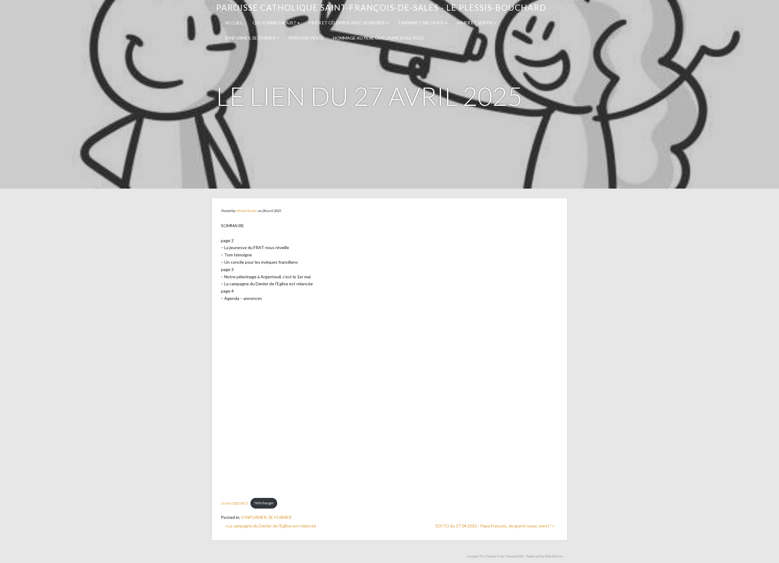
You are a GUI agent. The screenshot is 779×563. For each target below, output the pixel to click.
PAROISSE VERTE (306, 37)
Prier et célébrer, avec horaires (347, 22)
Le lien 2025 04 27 (234, 503)
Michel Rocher (246, 211)
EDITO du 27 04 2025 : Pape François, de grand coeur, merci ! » (495, 525)
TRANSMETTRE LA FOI (421, 22)
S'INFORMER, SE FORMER (266, 517)
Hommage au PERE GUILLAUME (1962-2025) (378, 37)
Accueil (234, 22)
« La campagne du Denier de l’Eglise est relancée (270, 525)
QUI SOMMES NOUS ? (275, 22)
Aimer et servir (475, 22)
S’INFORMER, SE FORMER (250, 37)
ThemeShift (514, 556)
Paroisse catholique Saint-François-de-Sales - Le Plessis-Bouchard (381, 7)
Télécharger (264, 503)
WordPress (554, 556)
